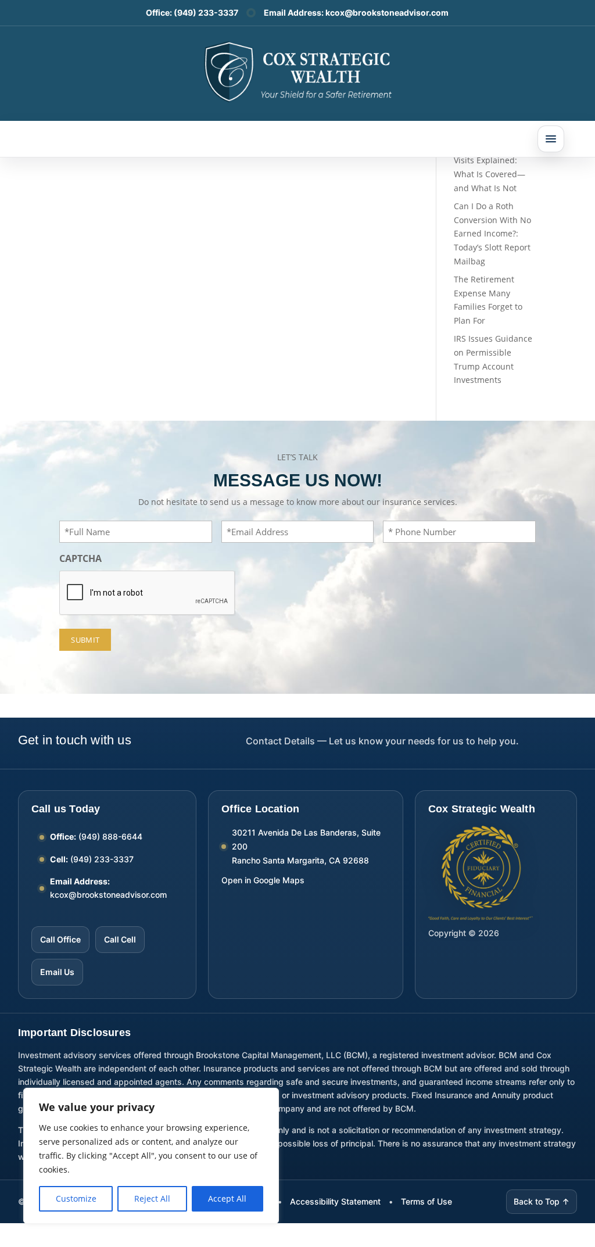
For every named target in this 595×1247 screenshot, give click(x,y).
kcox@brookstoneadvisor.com (387, 12)
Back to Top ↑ (541, 1201)
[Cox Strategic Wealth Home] (297, 71)
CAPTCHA (80, 558)
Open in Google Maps (262, 880)
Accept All (227, 1198)
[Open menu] (550, 139)
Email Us (57, 972)
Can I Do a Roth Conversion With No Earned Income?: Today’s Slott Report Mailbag (492, 233)
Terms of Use (426, 1201)
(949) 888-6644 (110, 836)
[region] (151, 1156)
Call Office (60, 939)
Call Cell (120, 939)
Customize (76, 1198)
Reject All (152, 1198)
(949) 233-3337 (206, 12)
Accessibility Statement (335, 1201)
